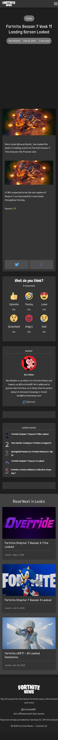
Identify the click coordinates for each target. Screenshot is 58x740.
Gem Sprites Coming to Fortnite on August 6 (31, 442)
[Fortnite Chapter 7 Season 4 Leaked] (29, 580)
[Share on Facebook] (41, 264)
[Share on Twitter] (17, 264)
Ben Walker (14, 40)
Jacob (8, 554)
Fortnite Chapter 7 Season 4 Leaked (27, 460)
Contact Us (41, 725)
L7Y (14, 208)
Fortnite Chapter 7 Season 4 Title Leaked (29, 434)
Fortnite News (25, 725)
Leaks (29, 18)
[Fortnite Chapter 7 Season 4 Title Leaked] (29, 523)
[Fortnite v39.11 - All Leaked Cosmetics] (29, 633)
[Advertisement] (29, 78)
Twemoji (33, 719)
